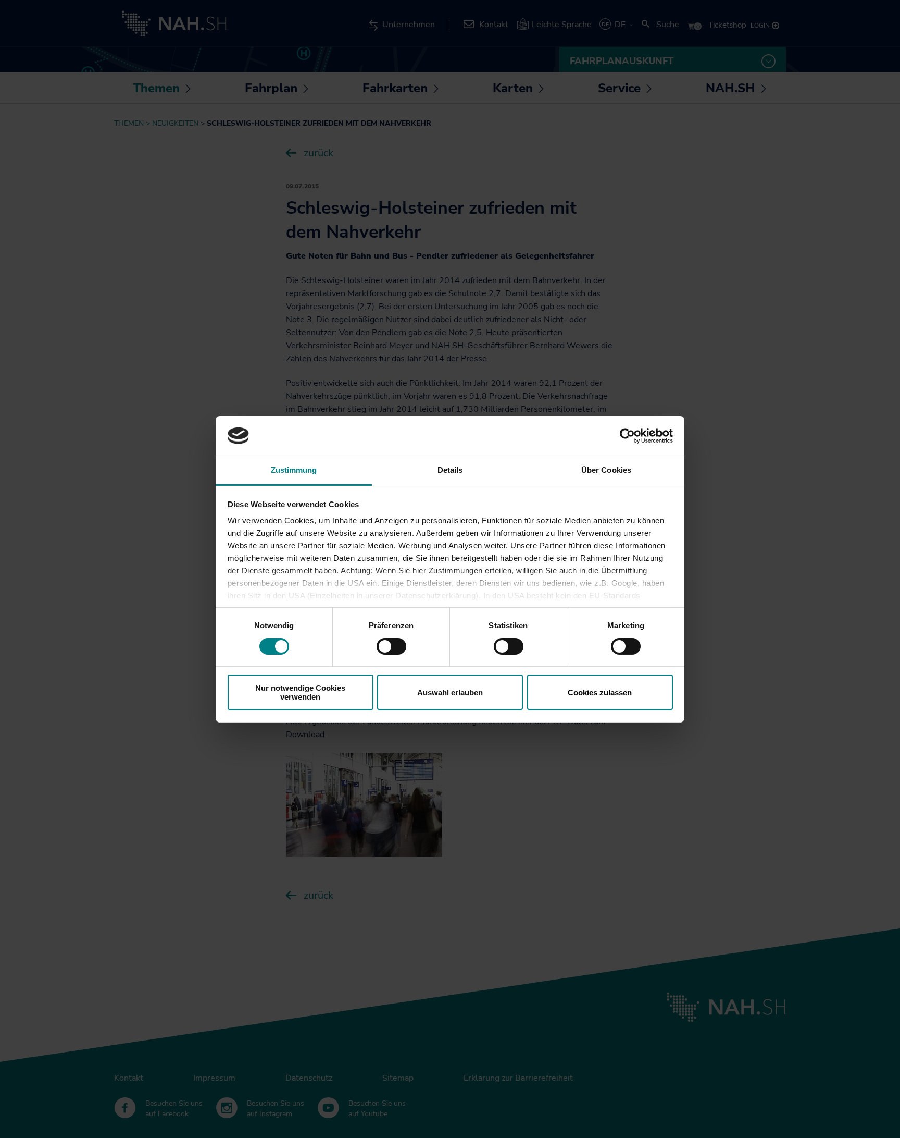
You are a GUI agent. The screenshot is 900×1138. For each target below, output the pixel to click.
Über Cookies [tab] (606, 470)
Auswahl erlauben (450, 692)
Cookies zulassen (600, 692)
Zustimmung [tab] (294, 470)
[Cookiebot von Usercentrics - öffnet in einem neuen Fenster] (627, 436)
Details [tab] (450, 470)
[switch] (391, 646)
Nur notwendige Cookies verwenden (300, 692)
